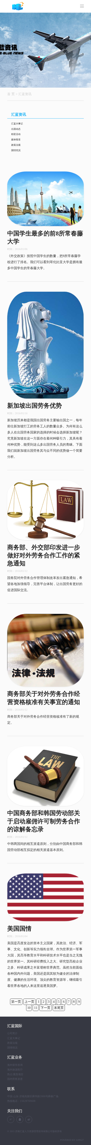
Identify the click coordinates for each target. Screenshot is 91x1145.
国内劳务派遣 (15, 1079)
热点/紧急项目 (15, 1074)
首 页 (11, 94)
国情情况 (16, 150)
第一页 (16, 1002)
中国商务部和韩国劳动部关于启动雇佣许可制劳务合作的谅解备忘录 (43, 821)
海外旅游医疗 (15, 1069)
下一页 (45, 1008)
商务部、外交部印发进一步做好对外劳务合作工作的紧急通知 (43, 555)
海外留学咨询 (15, 1064)
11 (35, 1008)
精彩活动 (16, 134)
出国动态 (16, 129)
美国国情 (19, 928)
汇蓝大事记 (17, 123)
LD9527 (80, 1140)
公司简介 (12, 1033)
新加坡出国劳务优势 (34, 405)
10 (29, 1008)
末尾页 (59, 1008)
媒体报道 (16, 139)
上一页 (29, 1002)
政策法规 (16, 145)
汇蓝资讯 (25, 94)
